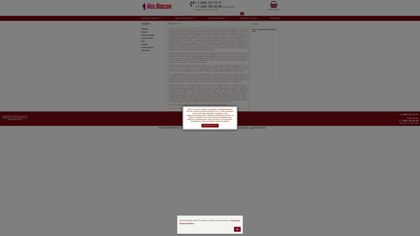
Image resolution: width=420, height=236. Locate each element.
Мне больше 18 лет (210, 125)
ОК (237, 229)
